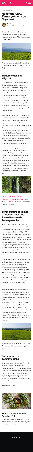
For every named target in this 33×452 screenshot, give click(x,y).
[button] (29, 2)
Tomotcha (14, 437)
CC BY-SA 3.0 (11, 201)
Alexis (9, 24)
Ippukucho (20, 199)
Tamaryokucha (7, 10)
